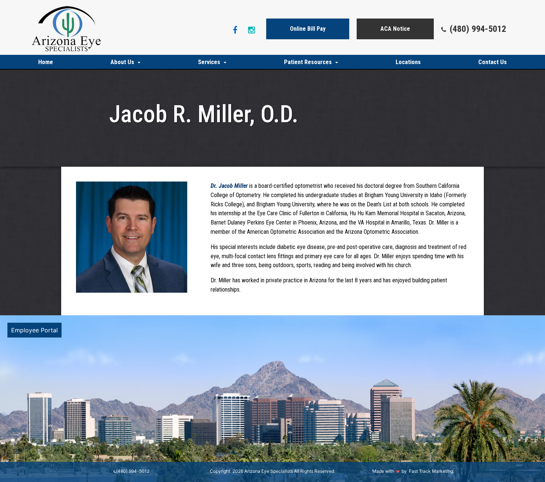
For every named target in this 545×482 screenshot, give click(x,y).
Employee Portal (34, 330)
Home (45, 62)
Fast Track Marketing (431, 471)
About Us (123, 62)
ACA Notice (395, 28)
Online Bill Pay (308, 28)
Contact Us (492, 62)
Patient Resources (308, 62)
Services (210, 62)
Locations (408, 62)
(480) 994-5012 (478, 29)
